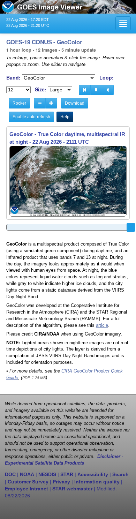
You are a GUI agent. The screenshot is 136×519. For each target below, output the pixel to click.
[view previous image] (85, 90)
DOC (10, 474)
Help (64, 116)
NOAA (27, 474)
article (102, 325)
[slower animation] (40, 103)
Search (120, 474)
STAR (66, 474)
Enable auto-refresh (31, 116)
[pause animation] (96, 90)
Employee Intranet (26, 488)
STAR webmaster (72, 488)
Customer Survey (28, 481)
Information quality (97, 481)
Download (74, 103)
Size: (40, 89)
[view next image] (108, 90)
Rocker (19, 103)
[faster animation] (51, 103)
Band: (13, 78)
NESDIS (47, 474)
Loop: (106, 78)
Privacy (61, 481)
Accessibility (92, 474)
